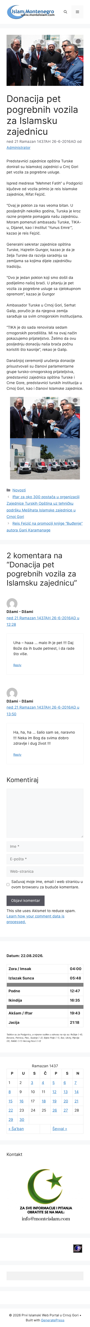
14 (76, 1092)
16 (21, 1101)
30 (21, 1119)
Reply (17, 665)
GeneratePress (52, 1320)
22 (11, 1110)
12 (54, 1092)
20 (66, 1101)
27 (66, 1110)
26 (54, 1110)
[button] (65, 11)
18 (44, 1101)
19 (54, 1101)
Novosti (19, 490)
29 (11, 1119)
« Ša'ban (16, 1129)
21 (76, 1101)
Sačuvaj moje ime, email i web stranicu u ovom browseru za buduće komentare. (47, 884)
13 (66, 1092)
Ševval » (59, 1129)
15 (10, 1101)
